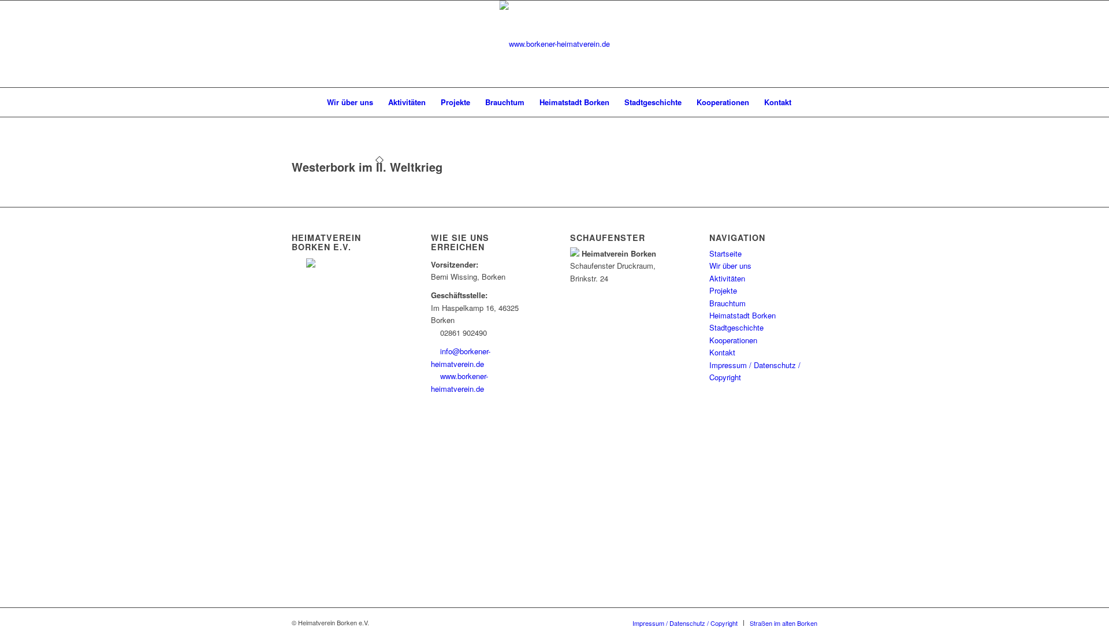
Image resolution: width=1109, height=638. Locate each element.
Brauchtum (727, 303)
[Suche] (806, 102)
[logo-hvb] (555, 44)
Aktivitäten (727, 278)
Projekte (723, 290)
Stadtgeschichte (736, 327)
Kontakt (722, 352)
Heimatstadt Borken (742, 315)
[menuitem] (307, 102)
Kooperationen (733, 340)
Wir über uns (730, 265)
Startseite (725, 253)
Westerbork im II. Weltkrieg (367, 166)
